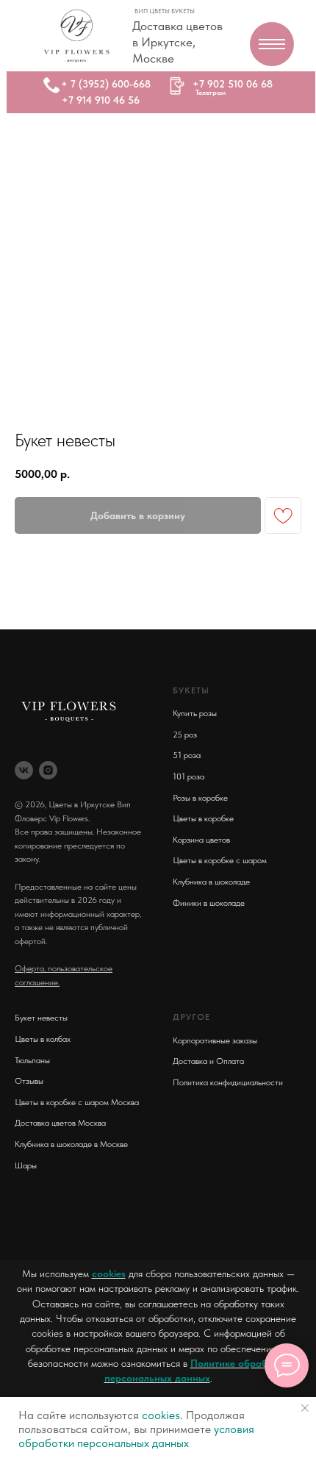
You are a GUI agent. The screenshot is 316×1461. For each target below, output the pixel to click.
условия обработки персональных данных (136, 1436)
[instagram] (48, 770)
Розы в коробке (200, 798)
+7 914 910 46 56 (101, 100)
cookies (109, 1273)
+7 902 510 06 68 (233, 84)
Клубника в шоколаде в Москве (71, 1144)
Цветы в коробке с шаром (220, 860)
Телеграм (210, 91)
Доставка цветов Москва (60, 1123)
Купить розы (195, 713)
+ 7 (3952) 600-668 (106, 84)
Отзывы (29, 1081)
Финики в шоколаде (209, 903)
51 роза (187, 755)
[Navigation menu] (272, 44)
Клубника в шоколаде (211, 881)
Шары (26, 1165)
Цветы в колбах (43, 1039)
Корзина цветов (201, 840)
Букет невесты (41, 1017)
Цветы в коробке (203, 818)
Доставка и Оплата (208, 1061)
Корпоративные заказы (215, 1040)
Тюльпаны (32, 1060)
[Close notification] (305, 1408)
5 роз (187, 734)
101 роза (188, 776)
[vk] (24, 770)
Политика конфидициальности (228, 1082)
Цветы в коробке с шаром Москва (77, 1102)
